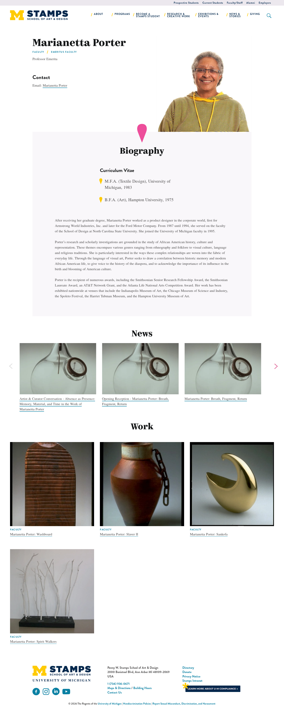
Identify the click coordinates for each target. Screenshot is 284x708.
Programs (122, 14)
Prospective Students (186, 3)
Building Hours (142, 688)
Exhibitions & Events (208, 15)
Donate (186, 672)
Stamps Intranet (192, 680)
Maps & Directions (119, 688)
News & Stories (235, 15)
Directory (188, 667)
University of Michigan (110, 703)
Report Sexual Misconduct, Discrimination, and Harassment (183, 703)
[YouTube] (66, 691)
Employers (265, 3)
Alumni (250, 3)
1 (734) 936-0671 (118, 684)
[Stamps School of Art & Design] (61, 674)
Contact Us (114, 692)
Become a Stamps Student (148, 15)
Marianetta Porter (55, 85)
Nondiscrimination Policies (137, 703)
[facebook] (36, 691)
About (98, 14)
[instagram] (46, 691)
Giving (255, 14)
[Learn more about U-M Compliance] (211, 687)
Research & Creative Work (178, 15)
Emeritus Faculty (64, 52)
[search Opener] (269, 15)
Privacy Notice (191, 676)
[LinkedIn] (56, 691)
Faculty (38, 52)
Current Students (212, 3)
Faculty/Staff (235, 3)
